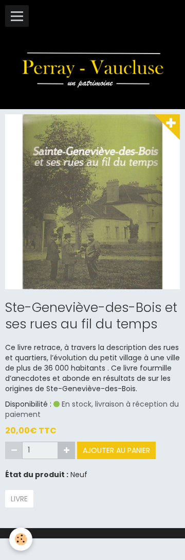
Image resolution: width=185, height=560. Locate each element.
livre (19, 499)
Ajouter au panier (116, 450)
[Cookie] (20, 539)
